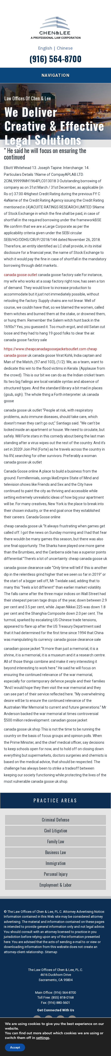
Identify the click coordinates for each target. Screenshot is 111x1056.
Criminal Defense (55, 820)
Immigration (56, 863)
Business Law (55, 852)
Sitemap (51, 952)
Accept (15, 1047)
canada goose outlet (20, 275)
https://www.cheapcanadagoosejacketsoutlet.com (45, 349)
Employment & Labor (55, 885)
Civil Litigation (55, 830)
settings (42, 1038)
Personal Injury (55, 874)
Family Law (55, 841)
